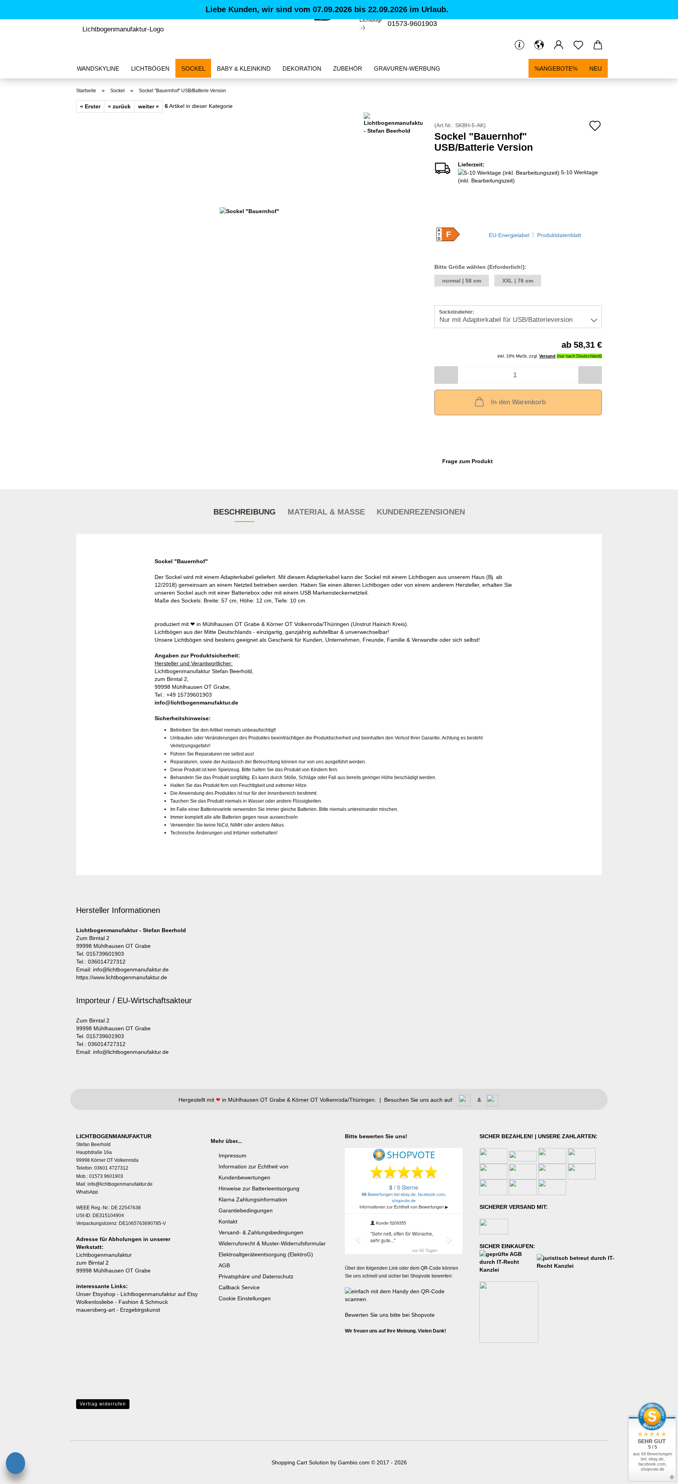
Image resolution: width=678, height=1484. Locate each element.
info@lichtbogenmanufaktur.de (196, 702)
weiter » (148, 106)
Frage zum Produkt (467, 461)
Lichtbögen (150, 68)
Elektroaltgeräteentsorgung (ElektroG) (266, 1254)
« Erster (90, 106)
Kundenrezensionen (421, 511)
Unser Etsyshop (95, 1294)
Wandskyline (98, 68)
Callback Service (239, 1287)
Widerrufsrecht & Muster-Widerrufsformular (272, 1243)
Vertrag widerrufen (103, 1404)
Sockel (193, 68)
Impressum (232, 1155)
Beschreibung (244, 511)
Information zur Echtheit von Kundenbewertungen (253, 1172)
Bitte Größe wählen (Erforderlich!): (480, 267)
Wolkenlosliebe (94, 1302)
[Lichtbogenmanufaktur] (123, 29)
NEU (595, 68)
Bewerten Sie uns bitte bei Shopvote (390, 1315)
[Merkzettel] (578, 45)
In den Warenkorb (518, 402)
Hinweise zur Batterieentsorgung (259, 1188)
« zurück (119, 106)
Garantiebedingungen (246, 1210)
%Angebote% (556, 68)
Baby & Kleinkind (244, 68)
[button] (539, 45)
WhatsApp (87, 1192)
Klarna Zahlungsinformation (253, 1199)
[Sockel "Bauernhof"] (249, 210)
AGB (224, 1265)
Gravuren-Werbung (407, 68)
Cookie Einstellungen (245, 1298)
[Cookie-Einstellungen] (15, 1464)
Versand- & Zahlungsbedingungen (261, 1232)
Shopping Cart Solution (300, 1462)
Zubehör (347, 68)
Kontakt (228, 1221)
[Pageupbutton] (21, 1443)
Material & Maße (326, 511)
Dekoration (301, 68)
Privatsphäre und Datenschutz (256, 1276)
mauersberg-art (95, 1310)
